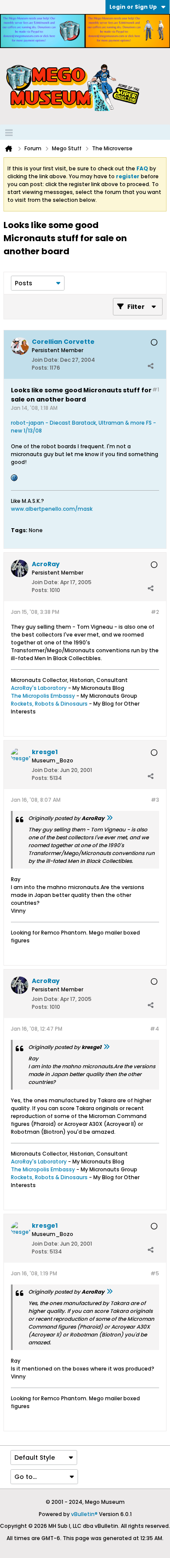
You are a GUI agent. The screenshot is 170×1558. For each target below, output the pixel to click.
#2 (155, 612)
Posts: (40, 367)
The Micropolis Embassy (43, 695)
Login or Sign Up (133, 6)
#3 (155, 799)
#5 (154, 1273)
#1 (155, 389)
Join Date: (45, 360)
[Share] (150, 366)
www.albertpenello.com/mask (51, 508)
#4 (154, 1028)
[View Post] (109, 818)
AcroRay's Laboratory (39, 688)
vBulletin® (84, 1514)
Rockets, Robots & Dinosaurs (49, 703)
